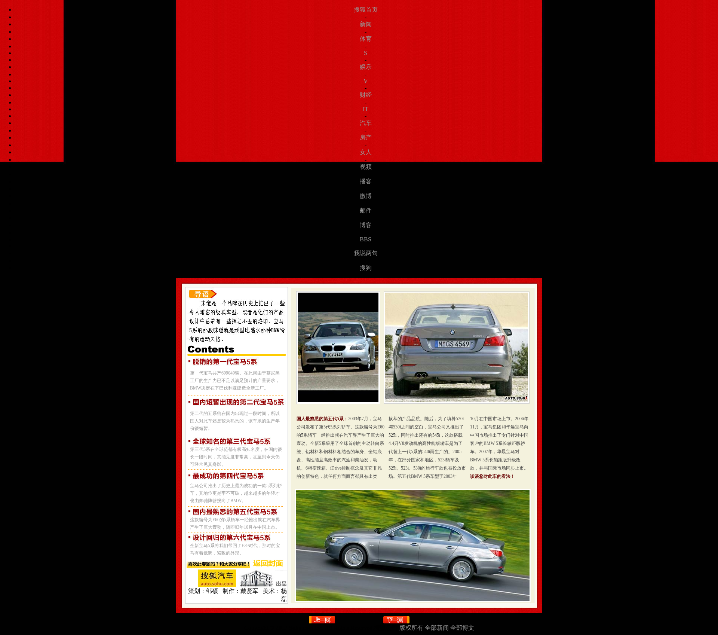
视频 (366, 167)
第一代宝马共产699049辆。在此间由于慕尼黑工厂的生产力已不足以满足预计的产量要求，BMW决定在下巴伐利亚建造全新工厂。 (235, 380)
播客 (366, 181)
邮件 (366, 210)
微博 (366, 196)
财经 (366, 95)
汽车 (366, 123)
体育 (366, 39)
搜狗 (366, 268)
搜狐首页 (366, 9)
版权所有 (411, 628)
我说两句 (366, 253)
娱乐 (366, 67)
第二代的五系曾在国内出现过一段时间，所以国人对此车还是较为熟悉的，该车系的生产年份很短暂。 (235, 421)
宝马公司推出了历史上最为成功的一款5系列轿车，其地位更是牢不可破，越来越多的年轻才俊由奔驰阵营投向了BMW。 (236, 493)
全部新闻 (437, 628)
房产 (366, 137)
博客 (366, 225)
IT (365, 109)
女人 (366, 152)
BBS (365, 239)
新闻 (366, 24)
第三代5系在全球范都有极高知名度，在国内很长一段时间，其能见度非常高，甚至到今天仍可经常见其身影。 (236, 457)
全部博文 (462, 628)
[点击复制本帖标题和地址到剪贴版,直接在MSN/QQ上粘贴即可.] (219, 565)
